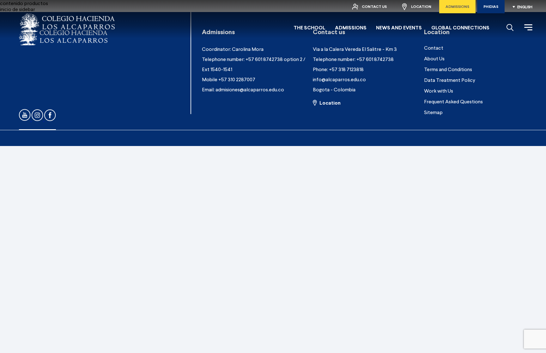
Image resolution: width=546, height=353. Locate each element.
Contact (433, 48)
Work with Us (438, 91)
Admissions (457, 6)
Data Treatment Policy (449, 80)
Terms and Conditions (448, 69)
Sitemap (433, 112)
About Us (434, 58)
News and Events (399, 27)
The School (309, 27)
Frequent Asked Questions (453, 101)
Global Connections (460, 27)
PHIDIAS (490, 6)
